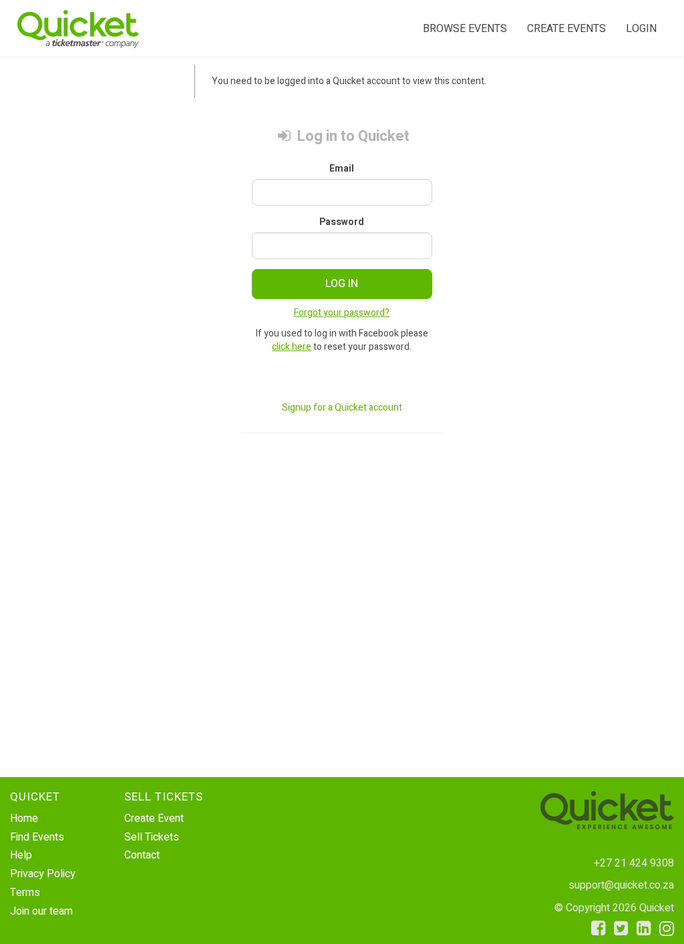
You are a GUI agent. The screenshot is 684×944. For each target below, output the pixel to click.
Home (24, 818)
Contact (142, 855)
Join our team (41, 911)
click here (291, 347)
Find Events (37, 837)
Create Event (154, 818)
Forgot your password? (341, 313)
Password (341, 222)
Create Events (566, 29)
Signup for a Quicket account (342, 408)
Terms (25, 893)
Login (641, 29)
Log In (341, 284)
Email (341, 169)
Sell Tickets (151, 837)
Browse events (465, 29)
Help (21, 855)
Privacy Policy (42, 874)
